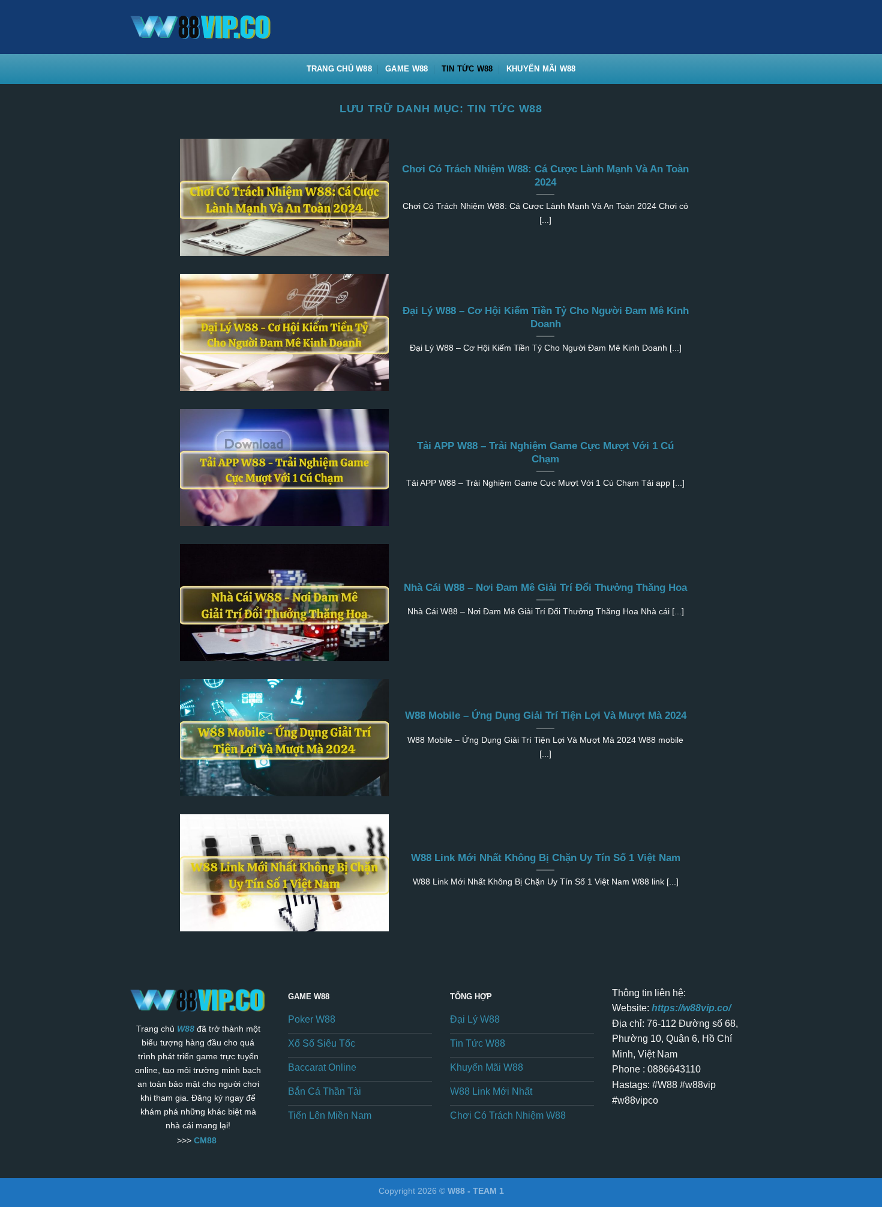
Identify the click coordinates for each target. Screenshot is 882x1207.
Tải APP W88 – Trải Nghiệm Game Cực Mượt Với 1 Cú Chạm (545, 452)
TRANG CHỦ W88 (339, 68)
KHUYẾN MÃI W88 (541, 68)
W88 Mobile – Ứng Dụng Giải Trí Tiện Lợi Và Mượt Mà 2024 (545, 715)
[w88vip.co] (210, 27)
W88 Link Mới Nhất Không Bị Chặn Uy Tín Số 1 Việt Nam (545, 858)
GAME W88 (406, 68)
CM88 (205, 1140)
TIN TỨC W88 (467, 68)
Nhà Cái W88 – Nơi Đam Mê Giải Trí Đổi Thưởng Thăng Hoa (545, 587)
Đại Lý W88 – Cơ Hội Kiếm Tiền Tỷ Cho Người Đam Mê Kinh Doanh (546, 317)
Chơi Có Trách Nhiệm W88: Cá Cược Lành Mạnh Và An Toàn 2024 (545, 175)
